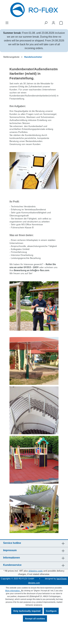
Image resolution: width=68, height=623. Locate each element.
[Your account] (53, 23)
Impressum (10, 550)
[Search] (46, 23)
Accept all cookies (35, 618)
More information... (13, 591)
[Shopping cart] (61, 23)
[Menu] (7, 23)
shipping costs (35, 570)
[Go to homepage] (34, 10)
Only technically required (26, 611)
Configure (51, 611)
